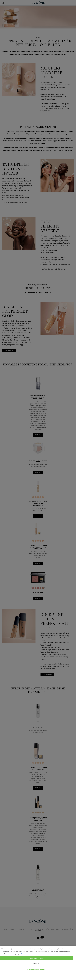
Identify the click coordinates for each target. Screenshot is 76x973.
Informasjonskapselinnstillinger (36, 969)
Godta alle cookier (36, 958)
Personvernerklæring (27, 954)
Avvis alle (36, 964)
